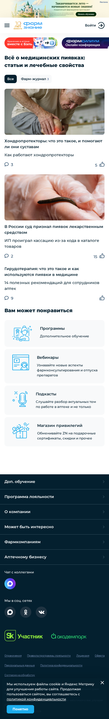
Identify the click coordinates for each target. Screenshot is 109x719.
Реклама (104, 2)
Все (10, 79)
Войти (90, 25)
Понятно (20, 709)
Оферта (100, 655)
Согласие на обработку (19, 675)
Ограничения (13, 655)
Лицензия (82, 655)
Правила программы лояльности (49, 655)
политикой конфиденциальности (36, 699)
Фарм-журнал (35, 79)
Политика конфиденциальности (61, 665)
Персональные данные (19, 665)
